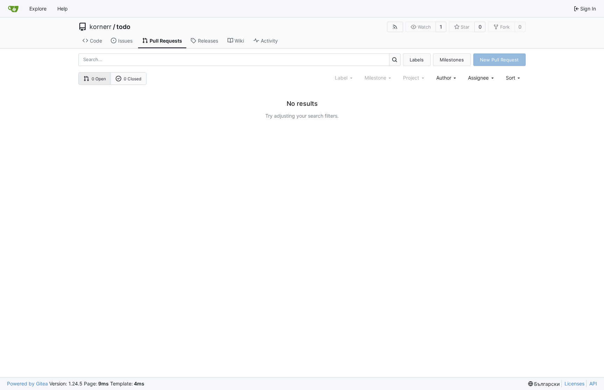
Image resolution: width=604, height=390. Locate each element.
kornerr (100, 26)
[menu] (513, 77)
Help (62, 9)
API (593, 384)
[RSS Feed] (395, 27)
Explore (37, 9)
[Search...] (395, 59)
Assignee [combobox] (478, 78)
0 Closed (132, 78)
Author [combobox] (443, 78)
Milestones (452, 59)
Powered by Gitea (27, 384)
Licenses (574, 384)
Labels (417, 59)
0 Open (99, 78)
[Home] (13, 8)
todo (123, 26)
